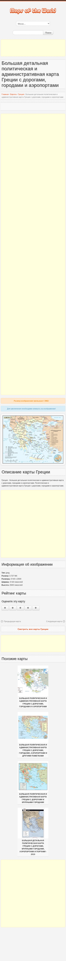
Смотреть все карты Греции (33, 628)
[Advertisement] (33, 48)
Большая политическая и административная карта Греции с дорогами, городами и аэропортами (33, 702)
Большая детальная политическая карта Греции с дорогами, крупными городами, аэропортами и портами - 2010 (33, 847)
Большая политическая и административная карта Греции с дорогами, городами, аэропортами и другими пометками (33, 750)
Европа (13, 94)
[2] (12, 608)
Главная (5, 94)
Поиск (48, 32)
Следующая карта (54, 621)
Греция (21, 94)
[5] (35, 608)
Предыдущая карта (12, 621)
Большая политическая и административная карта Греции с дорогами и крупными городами (33, 798)
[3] (20, 608)
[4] (28, 608)
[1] (5, 608)
